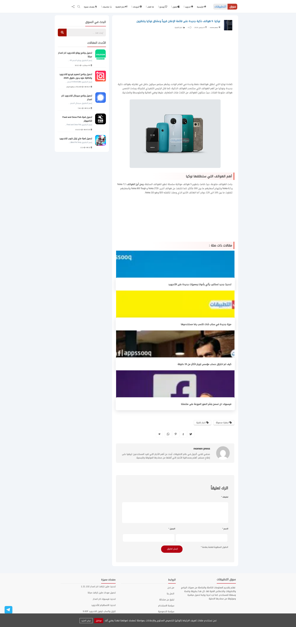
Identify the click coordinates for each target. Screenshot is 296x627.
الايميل (172, 528)
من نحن (170, 588)
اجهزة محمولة (222, 423)
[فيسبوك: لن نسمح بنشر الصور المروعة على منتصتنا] (175, 390)
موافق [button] (99, 621)
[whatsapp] (168, 434)
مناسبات (106, 7)
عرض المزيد (86, 621)
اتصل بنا (170, 594)
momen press (214, 27)
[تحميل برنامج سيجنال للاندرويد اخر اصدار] (100, 97)
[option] (82, 99)
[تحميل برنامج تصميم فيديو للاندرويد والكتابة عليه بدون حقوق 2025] (100, 76)
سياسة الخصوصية (166, 611)
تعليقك (224, 497)
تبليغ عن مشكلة (166, 600)
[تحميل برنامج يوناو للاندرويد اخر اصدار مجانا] (100, 54)
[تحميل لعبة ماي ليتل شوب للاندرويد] (100, 140)
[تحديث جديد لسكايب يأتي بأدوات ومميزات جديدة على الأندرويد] (175, 271)
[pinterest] (175, 434)
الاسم (225, 528)
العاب (149, 7)
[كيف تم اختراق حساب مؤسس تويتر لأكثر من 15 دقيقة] (175, 350)
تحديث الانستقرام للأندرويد (103, 605)
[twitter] (190, 434)
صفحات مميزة (89, 7)
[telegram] (159, 434)
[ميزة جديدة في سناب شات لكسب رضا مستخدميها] (175, 311)
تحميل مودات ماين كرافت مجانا (102, 593)
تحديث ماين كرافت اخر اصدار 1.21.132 (98, 586)
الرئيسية (200, 7)
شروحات (136, 7)
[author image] (223, 453)
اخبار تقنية (201, 423)
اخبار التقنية (120, 7)
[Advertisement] (175, 57)
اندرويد (188, 7)
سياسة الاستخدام (166, 606)
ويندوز (162, 7)
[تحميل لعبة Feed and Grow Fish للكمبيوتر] (100, 119)
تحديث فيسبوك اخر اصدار (104, 599)
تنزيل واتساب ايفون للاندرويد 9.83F (99, 611)
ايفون (175, 7)
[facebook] (183, 434)
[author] (219, 27)
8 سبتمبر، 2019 (199, 27)
